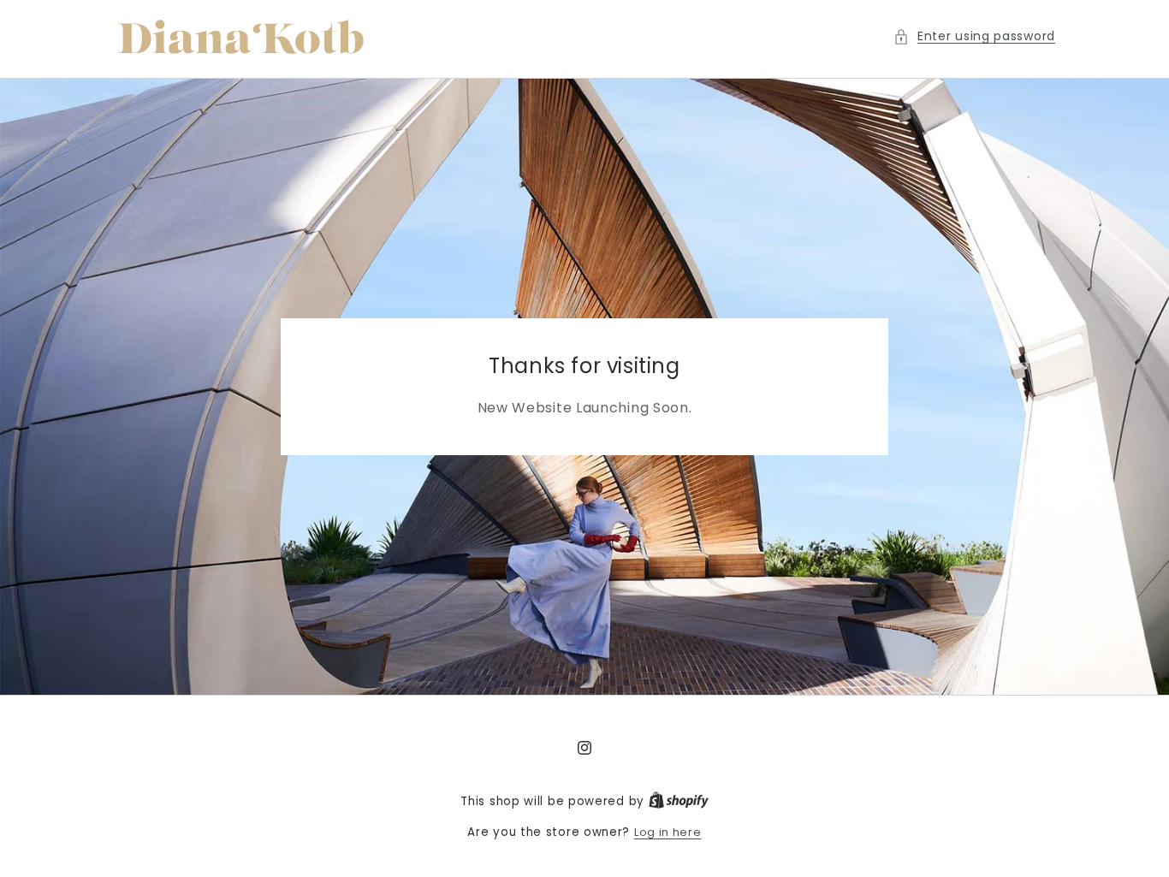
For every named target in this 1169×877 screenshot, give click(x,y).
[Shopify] (679, 801)
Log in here (668, 832)
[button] (974, 36)
